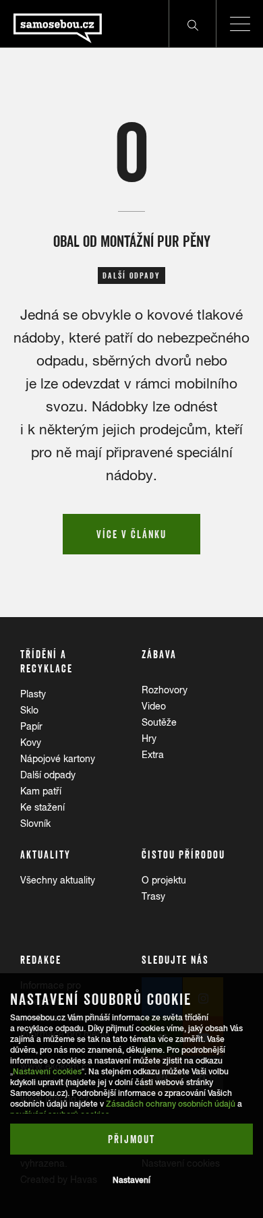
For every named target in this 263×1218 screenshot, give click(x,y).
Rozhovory (164, 690)
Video (154, 706)
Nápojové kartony (57, 758)
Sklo (29, 710)
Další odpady (48, 775)
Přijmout (131, 1139)
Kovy (30, 742)
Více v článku (131, 534)
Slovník (35, 823)
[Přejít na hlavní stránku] (51, 23)
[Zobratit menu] (239, 23)
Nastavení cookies (47, 1071)
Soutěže (159, 722)
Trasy (153, 896)
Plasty (33, 694)
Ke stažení (42, 807)
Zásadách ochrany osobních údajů (170, 1104)
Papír (31, 726)
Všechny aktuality (57, 880)
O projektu (164, 880)
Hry (149, 738)
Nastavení (131, 1180)
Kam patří (40, 791)
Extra (153, 754)
